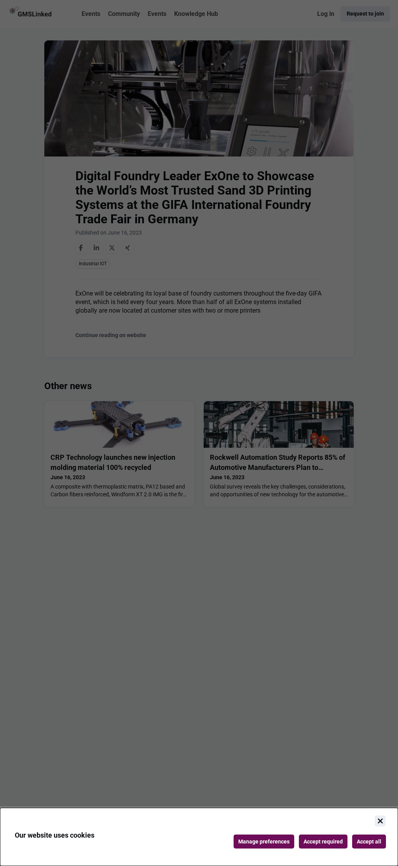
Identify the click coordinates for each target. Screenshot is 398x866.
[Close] (380, 821)
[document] (199, 837)
